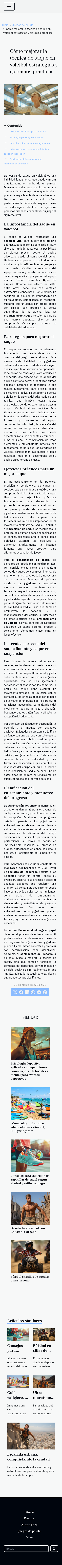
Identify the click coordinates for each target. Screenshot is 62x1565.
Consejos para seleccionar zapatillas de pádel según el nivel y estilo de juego (30, 1179)
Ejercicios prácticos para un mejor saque (30, 143)
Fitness (29, 1512)
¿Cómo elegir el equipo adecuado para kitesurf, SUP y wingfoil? (28, 1127)
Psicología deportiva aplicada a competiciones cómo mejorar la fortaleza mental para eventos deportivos (29, 1071)
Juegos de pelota (22, 25)
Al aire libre (29, 1525)
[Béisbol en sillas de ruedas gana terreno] (30, 1256)
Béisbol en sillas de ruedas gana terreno (30, 1278)
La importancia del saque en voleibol (28, 131)
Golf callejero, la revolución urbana (17, 1400)
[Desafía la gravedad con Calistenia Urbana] (30, 1208)
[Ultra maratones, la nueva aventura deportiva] (44, 1381)
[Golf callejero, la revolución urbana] (18, 1381)
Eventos (29, 1518)
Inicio (5, 25)
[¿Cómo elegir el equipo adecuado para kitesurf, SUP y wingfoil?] (30, 1103)
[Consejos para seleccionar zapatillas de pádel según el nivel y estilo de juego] (30, 1155)
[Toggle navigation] (9, 7)
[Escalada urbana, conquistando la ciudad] (31, 1435)
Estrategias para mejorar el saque (26, 137)
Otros (29, 1537)
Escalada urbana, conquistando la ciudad (28, 1457)
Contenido (14, 125)
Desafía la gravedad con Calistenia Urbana (28, 1230)
